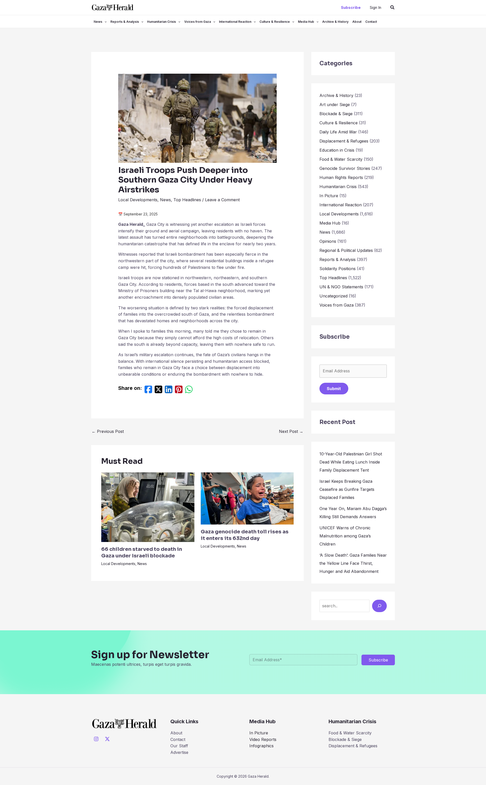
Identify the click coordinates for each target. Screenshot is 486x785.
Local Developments (137, 199)
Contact (371, 22)
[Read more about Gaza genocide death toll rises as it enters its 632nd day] (247, 497)
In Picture (328, 195)
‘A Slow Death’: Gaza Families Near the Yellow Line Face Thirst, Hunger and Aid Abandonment (353, 563)
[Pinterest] (179, 391)
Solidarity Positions (337, 268)
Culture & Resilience (274, 22)
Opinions (327, 241)
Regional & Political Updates (346, 250)
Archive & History (335, 22)
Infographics (261, 745)
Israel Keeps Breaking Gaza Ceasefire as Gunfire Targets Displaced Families (346, 489)
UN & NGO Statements (341, 286)
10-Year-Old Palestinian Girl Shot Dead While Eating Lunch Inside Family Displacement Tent (350, 462)
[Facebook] (148, 391)
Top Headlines (187, 199)
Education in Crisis (336, 150)
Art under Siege (334, 104)
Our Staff (179, 745)
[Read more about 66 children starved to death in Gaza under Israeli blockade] (147, 506)
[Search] (379, 606)
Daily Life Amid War (338, 131)
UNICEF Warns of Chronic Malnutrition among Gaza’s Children (345, 536)
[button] (351, 7)
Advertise (179, 752)
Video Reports (262, 739)
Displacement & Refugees (343, 141)
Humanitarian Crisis (161, 22)
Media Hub (306, 22)
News (98, 22)
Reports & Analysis (124, 22)
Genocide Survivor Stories (344, 168)
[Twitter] (158, 391)
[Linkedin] (168, 391)
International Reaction (235, 22)
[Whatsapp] (189, 391)
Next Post (291, 431)
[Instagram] (96, 738)
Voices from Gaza (197, 22)
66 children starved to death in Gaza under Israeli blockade (141, 552)
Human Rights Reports (341, 177)
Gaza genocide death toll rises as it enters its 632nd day (245, 535)
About (356, 22)
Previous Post (108, 431)
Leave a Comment (222, 199)
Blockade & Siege (336, 113)
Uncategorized (333, 295)
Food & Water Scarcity (340, 159)
